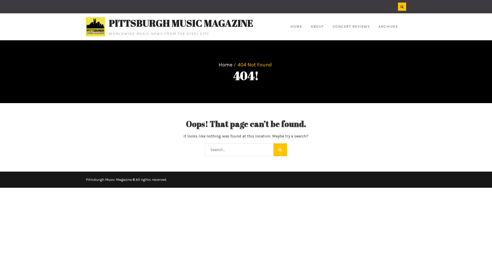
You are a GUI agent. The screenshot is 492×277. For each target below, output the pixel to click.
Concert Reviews (351, 26)
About (317, 26)
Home (296, 26)
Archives (388, 26)
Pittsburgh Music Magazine (181, 23)
